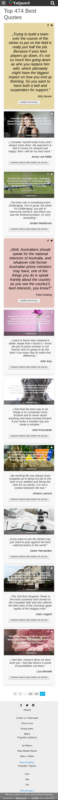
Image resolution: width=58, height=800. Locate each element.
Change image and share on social (29, 162)
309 (36, 694)
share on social (29, 102)
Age (27, 779)
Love (27, 774)
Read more (21, 798)
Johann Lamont (42, 493)
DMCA (27, 734)
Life (27, 784)
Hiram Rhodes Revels (27, 751)
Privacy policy (27, 729)
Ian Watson (27, 745)
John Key (46, 361)
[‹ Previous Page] (15, 694)
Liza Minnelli (44, 671)
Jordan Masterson (41, 223)
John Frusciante (42, 430)
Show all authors (27, 762)
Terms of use (27, 723)
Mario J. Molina (27, 756)
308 (30, 694)
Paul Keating (44, 294)
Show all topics (27, 791)
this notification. (43, 798)
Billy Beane (45, 96)
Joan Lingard (44, 614)
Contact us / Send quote (27, 718)
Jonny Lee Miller (42, 156)
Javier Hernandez (41, 550)
